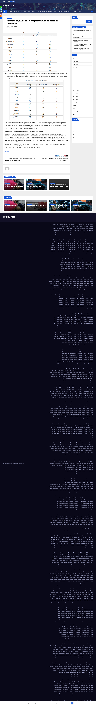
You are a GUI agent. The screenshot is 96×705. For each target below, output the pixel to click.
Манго (71, 452)
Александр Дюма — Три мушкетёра (59, 228)
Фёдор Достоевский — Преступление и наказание (66, 605)
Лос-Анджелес (72, 442)
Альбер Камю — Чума (89, 239)
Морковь (83, 484)
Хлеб (92, 649)
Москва (85, 486)
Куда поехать (77, 11)
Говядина (87, 308)
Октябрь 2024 (76, 87)
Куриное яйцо (85, 423)
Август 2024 (75, 93)
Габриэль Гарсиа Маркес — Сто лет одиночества (67, 298)
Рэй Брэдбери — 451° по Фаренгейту (60, 550)
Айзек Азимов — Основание (77, 226)
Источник (7, 151)
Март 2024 (75, 108)
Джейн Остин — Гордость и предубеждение (85, 340)
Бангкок (67, 277)
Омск (86, 522)
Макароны (78, 450)
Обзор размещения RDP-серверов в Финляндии (58, 206)
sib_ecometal (14, 26)
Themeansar (22, 463)
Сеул (81, 571)
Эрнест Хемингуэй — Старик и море (60, 685)
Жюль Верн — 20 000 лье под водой (60, 380)
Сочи (56, 581)
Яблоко (78, 700)
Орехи (53, 526)
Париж (92, 526)
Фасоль (77, 602)
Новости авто (18, 11)
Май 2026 (75, 67)
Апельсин (87, 270)
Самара (91, 558)
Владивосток (80, 289)
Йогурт (73, 395)
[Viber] (1, 13)
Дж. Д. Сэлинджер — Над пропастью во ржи (65, 315)
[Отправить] (1, 18)
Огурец (82, 520)
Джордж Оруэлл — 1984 (61, 363)
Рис (83, 539)
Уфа (71, 600)
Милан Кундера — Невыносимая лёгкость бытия (69, 465)
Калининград (52, 404)
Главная (10, 11)
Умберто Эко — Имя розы (65, 600)
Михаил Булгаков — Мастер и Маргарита (86, 465)
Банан (68, 275)
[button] (90, 11)
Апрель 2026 (75, 70)
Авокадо (54, 224)
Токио (67, 594)
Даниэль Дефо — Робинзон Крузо (87, 313)
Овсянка (52, 520)
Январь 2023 (75, 114)
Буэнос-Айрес (56, 285)
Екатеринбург (68, 374)
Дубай (62, 370)
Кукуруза (83, 418)
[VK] (1, 11)
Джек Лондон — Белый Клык (77, 361)
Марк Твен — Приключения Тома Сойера (56, 454)
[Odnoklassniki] (1, 16)
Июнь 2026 (75, 64)
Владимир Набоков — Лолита (77, 292)
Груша (77, 311)
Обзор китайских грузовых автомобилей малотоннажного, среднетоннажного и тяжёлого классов (81, 36)
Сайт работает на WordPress (8, 463)
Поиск (74, 17)
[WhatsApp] (1, 7)
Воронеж (53, 294)
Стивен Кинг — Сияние (54, 588)
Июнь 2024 (75, 99)
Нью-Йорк (57, 516)
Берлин (61, 281)
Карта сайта (72, 406)
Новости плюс (76, 131)
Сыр (50, 594)
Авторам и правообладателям (67, 226)
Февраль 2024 (76, 111)
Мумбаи (70, 492)
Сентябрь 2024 (76, 90)
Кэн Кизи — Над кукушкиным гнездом (86, 427)
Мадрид (91, 446)
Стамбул (79, 583)
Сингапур (91, 577)
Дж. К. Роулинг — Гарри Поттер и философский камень (83, 315)
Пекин (53, 531)
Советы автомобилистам (64, 11)
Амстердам (86, 253)
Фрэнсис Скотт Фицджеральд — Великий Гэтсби (67, 624)
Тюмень (84, 596)
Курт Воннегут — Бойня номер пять (73, 427)
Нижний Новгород (56, 495)
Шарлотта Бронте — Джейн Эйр (64, 672)
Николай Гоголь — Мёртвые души (62, 499)
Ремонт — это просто (29, 11)
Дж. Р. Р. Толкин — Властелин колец (60, 330)
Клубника (83, 412)
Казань (59, 397)
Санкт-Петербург (70, 562)
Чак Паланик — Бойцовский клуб (87, 651)
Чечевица (91, 668)
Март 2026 (75, 73)
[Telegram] (1, 9)
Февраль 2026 (76, 76)
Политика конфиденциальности (75, 535)
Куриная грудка (65, 421)
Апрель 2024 (75, 105)
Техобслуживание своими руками (47, 11)
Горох (52, 311)
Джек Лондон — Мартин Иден (88, 361)
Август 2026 (75, 58)
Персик (75, 533)
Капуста (77, 404)
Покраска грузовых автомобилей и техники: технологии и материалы (13, 186)
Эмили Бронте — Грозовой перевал (87, 683)
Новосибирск (54, 514)
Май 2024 (75, 102)
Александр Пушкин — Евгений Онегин (72, 228)
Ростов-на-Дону (71, 541)
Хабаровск (86, 645)
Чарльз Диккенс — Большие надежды (58, 653)
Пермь (67, 531)
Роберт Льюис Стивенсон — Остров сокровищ (60, 541)
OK (72, 703)
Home (51, 224)
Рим (78, 537)
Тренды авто (9, 5)
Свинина (52, 569)
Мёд (80, 463)
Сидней (57, 575)
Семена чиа (71, 569)
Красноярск (53, 416)
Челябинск (68, 664)
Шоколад (75, 681)
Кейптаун (79, 408)
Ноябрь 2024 (75, 84)
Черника (91, 666)
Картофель (77, 406)
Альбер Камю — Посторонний (68, 239)
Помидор (83, 535)
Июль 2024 (75, 96)
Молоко (66, 484)
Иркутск (91, 391)
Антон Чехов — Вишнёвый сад (65, 256)
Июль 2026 (75, 61)
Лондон (51, 440)
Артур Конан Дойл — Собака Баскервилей (59, 275)
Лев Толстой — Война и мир (56, 429)
